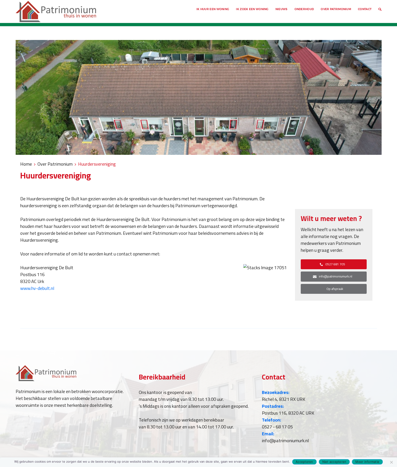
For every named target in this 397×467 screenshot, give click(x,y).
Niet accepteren (334, 462)
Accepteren (304, 462)
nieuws (281, 9)
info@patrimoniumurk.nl (285, 440)
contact (364, 9)
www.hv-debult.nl (37, 288)
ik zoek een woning (252, 9)
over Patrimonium (336, 9)
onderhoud (304, 9)
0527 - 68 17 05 (277, 426)
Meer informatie (367, 462)
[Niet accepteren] (391, 462)
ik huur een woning (212, 9)
